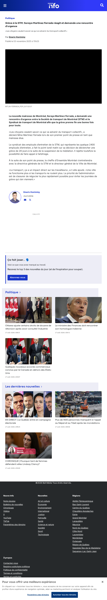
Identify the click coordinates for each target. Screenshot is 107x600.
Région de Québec (80, 544)
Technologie (43, 534)
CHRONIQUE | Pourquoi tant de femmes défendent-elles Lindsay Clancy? (26, 462)
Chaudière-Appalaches (82, 511)
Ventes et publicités (12, 576)
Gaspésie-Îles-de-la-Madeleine (86, 548)
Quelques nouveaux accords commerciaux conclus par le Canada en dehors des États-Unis (28, 370)
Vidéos (6, 511)
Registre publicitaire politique (16, 566)
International (43, 511)
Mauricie (76, 524)
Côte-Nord (77, 531)
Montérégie (77, 538)
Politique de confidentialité (15, 570)
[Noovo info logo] (53, 5)
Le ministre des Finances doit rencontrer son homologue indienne (76, 327)
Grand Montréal (79, 518)
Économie (42, 504)
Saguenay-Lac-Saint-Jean (84, 551)
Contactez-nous (10, 563)
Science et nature (46, 524)
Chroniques (8, 508)
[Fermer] (102, 582)
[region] (53, 588)
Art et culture (44, 501)
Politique (10, 18)
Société (41, 528)
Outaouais (77, 541)
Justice (41, 514)
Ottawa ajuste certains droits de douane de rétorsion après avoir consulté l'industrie (28, 327)
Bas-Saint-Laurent (80, 504)
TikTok (6, 521)
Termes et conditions (12, 573)
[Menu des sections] (5, 5)
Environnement (44, 508)
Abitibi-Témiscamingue (82, 501)
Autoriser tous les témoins (64, 595)
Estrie (74, 514)
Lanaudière (77, 521)
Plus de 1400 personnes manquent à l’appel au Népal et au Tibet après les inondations (78, 421)
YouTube (7, 518)
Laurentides (77, 534)
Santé (40, 521)
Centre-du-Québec (81, 508)
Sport (40, 531)
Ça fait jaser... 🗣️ (18, 260)
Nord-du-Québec (80, 528)
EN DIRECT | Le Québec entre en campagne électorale (28, 421)
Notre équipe (9, 501)
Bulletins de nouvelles (13, 504)
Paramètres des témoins (14, 524)
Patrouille (42, 518)
